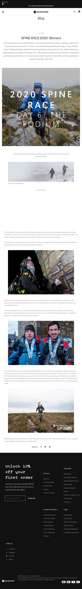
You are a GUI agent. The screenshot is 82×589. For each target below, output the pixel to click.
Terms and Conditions (70, 522)
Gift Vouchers (68, 484)
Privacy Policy (68, 518)
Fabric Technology (49, 532)
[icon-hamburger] (3, 12)
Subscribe (31, 498)
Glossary (46, 536)
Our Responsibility (48, 482)
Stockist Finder (47, 486)
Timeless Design (48, 525)
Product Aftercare (48, 529)
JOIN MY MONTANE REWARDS (43, 6)
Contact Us (67, 502)
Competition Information (71, 532)
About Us (46, 479)
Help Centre (67, 474)
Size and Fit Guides (49, 518)
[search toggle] (74, 12)
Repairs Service (48, 522)
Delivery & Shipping (69, 488)
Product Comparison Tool (72, 495)
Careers (45, 489)
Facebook (12, 549)
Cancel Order (68, 498)
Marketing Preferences (70, 529)
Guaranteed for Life (49, 515)
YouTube (11, 556)
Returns (66, 491)
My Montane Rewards (70, 477)
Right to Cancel (68, 525)
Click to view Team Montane (16, 183)
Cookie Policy (68, 515)
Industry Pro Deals (48, 493)
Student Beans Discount (71, 481)
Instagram (12, 552)
